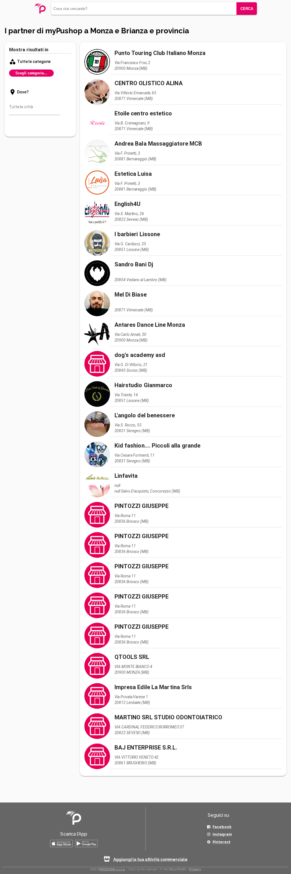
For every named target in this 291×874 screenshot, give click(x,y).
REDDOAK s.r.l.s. (112, 869)
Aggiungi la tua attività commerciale (150, 859)
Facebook (222, 827)
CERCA (246, 9)
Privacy (195, 869)
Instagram (222, 834)
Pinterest (221, 842)
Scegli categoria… (31, 73)
